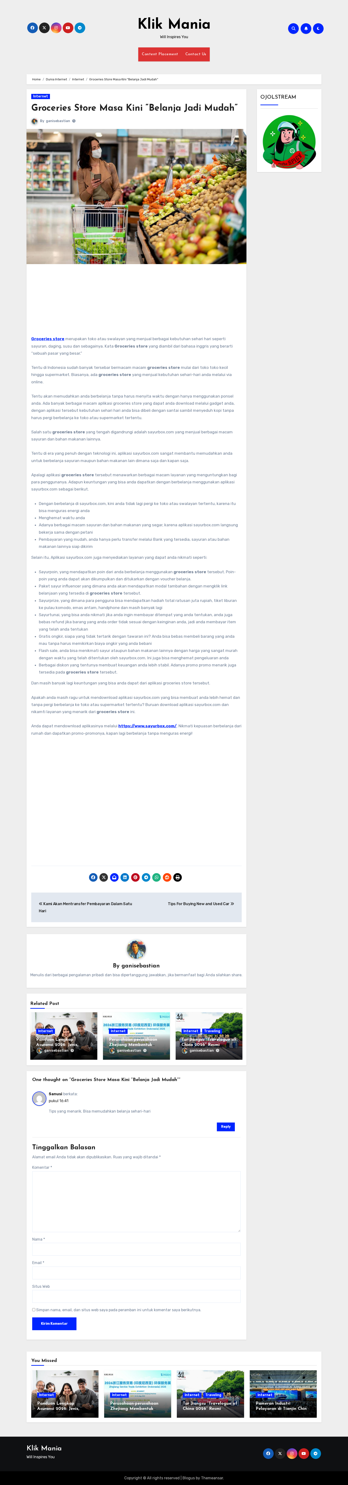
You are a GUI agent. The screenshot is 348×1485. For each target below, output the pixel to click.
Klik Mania (174, 25)
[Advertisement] (137, 302)
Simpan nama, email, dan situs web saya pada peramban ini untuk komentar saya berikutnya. (118, 1310)
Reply (226, 1127)
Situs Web (41, 1286)
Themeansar (212, 1478)
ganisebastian (58, 121)
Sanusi (55, 1094)
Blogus (189, 1478)
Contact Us (195, 54)
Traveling (212, 1031)
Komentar (42, 1167)
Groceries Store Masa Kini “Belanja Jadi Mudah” (134, 108)
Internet (40, 96)
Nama (38, 1239)
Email (38, 1262)
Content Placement (160, 54)
